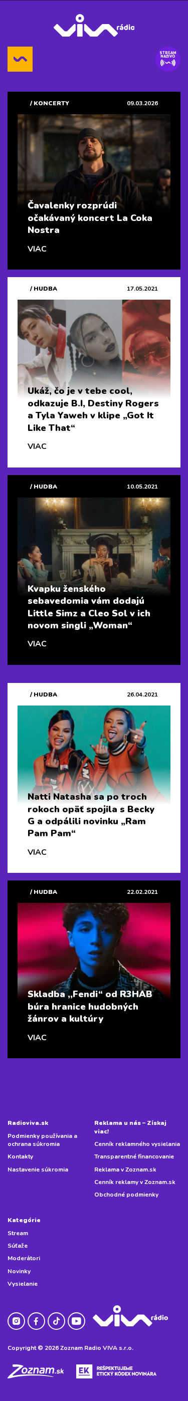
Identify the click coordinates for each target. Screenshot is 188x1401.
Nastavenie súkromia (38, 1169)
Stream (18, 1233)
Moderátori (24, 1258)
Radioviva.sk (28, 1123)
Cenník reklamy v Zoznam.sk (134, 1182)
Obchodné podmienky (126, 1195)
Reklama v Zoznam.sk (125, 1169)
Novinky (19, 1271)
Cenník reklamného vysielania (137, 1144)
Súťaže (18, 1246)
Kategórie (24, 1220)
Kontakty (20, 1156)
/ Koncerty (49, 103)
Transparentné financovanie (134, 1156)
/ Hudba (43, 289)
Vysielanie (23, 1284)
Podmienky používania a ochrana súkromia (42, 1140)
